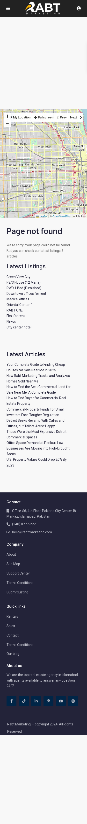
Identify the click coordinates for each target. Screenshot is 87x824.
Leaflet (43, 216)
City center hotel (19, 327)
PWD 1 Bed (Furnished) (24, 288)
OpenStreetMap (61, 216)
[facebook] (11, 701)
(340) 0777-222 (24, 524)
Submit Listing (17, 592)
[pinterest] (48, 701)
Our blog (13, 654)
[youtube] (61, 701)
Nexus (11, 321)
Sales (11, 626)
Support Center (18, 573)
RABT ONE (15, 310)
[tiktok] (24, 701)
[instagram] (73, 701)
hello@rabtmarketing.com (32, 532)
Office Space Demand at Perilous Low (35, 443)
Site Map (13, 564)
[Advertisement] (43, 63)
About (11, 554)
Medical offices (18, 299)
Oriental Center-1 (20, 305)
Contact (13, 635)
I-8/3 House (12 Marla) (24, 282)
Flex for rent (16, 316)
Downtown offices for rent (26, 293)
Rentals (12, 616)
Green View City (18, 277)
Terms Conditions (20, 583)
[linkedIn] (36, 701)
